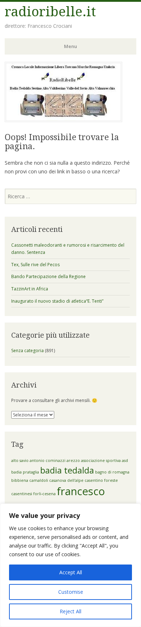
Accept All (70, 572)
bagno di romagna (112, 472)
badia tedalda (67, 470)
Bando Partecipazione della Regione (48, 276)
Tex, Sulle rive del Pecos (35, 264)
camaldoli (38, 480)
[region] (70, 565)
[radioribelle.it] (63, 120)
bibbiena (19, 480)
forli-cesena (44, 493)
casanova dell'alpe (66, 480)
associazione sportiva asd (104, 460)
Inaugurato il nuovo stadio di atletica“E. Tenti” (57, 301)
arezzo (73, 460)
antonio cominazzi (47, 460)
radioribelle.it (50, 12)
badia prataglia (25, 472)
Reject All (70, 611)
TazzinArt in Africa (29, 289)
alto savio (20, 460)
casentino (94, 480)
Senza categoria (27, 350)
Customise (70, 591)
